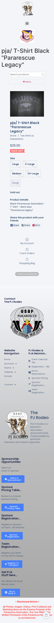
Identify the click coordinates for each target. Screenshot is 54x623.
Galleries (8, 372)
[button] (27, 23)
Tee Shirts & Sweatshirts (22, 137)
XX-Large (33, 173)
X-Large (30, 164)
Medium (16, 173)
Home (7, 359)
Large (15, 164)
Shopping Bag (27, 263)
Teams (7, 367)
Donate (8, 376)
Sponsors (9, 363)
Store (13, 135)
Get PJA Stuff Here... (9, 573)
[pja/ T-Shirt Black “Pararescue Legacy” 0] (27, 104)
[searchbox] (27, 74)
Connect (8, 384)
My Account (27, 243)
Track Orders (27, 253)
